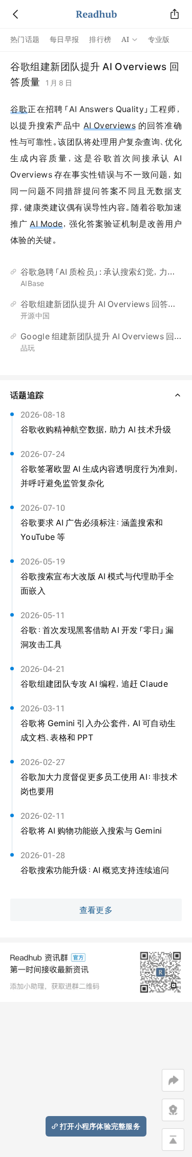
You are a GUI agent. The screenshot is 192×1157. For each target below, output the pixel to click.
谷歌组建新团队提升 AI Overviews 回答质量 (102, 304)
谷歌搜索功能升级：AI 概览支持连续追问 (94, 870)
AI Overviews (109, 125)
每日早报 (64, 39)
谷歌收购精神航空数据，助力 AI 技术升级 (96, 429)
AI (125, 39)
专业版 (159, 39)
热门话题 (24, 39)
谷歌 (19, 109)
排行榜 (100, 39)
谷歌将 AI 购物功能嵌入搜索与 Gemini (91, 830)
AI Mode (46, 224)
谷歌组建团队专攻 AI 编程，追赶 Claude (94, 684)
